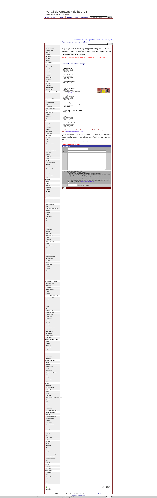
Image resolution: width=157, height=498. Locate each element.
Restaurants (70, 17)
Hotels (61, 17)
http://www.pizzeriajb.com (68, 92)
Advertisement (85, 17)
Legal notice (94, 493)
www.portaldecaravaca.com (78, 495)
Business (53, 17)
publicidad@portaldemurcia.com (74, 131)
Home (47, 17)
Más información (115, 497)
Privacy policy (88, 493)
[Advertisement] (77, 5)
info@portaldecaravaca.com (87, 181)
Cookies (100, 493)
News (76, 17)
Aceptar (108, 497)
